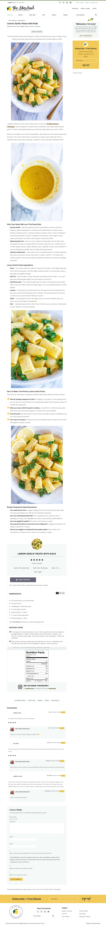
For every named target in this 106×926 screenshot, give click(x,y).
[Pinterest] (64, 3)
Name (11, 837)
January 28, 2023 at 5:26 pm (53, 742)
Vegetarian (55, 700)
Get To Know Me (86, 35)
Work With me (94, 2)
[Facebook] (60, 3)
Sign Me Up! (85, 65)
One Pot (64, 914)
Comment (12, 821)
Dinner (40, 700)
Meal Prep (82, 914)
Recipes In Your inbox (16, 2)
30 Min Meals (83, 911)
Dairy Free (31, 700)
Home (77, 2)
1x (57, 593)
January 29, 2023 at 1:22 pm (52, 760)
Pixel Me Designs (95, 923)
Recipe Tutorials (67, 911)
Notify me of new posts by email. (18, 875)
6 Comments (37, 26)
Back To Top (41, 923)
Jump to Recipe (37, 31)
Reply (63, 712)
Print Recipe (24, 580)
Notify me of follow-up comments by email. (21, 868)
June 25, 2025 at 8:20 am (54, 712)
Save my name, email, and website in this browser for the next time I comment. (30, 853)
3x (63, 593)
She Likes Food (21, 8)
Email (11, 844)
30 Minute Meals (20, 700)
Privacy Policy (77, 73)
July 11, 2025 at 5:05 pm (53, 727)
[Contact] (71, 3)
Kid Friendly (65, 916)
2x (60, 593)
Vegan (47, 700)
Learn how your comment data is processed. (46, 889)
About (82, 2)
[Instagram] (67, 3)
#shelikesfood (52, 688)
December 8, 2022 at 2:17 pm (53, 775)
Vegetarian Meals (84, 916)
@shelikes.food (30, 688)
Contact (87, 2)
